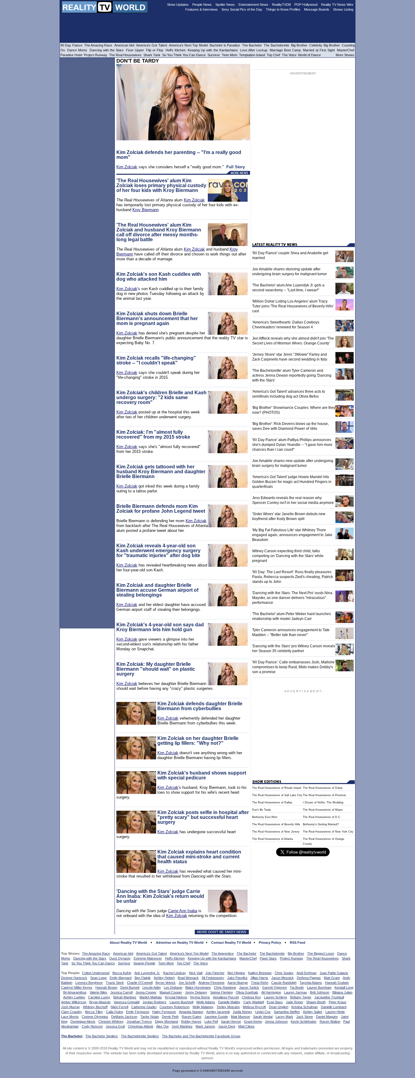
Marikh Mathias (150, 997)
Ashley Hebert (164, 978)
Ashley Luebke (74, 997)
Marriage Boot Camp (285, 50)
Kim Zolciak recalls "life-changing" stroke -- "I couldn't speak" (156, 360)
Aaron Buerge (238, 982)
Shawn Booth (316, 1002)
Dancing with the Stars (89, 958)
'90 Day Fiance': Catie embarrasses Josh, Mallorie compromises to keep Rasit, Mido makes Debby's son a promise (293, 667)
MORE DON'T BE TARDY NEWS (221, 932)
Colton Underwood (95, 973)
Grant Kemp (253, 1021)
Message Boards (316, 9)
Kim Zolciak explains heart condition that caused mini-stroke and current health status (199, 856)
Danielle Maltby (229, 1002)
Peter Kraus (337, 1002)
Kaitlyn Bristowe (260, 973)
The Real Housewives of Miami (323, 809)
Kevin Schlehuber (304, 1021)
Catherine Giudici (143, 1007)
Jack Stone (304, 1016)
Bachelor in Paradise (225, 45)
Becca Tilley (94, 1012)
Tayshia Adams (311, 982)
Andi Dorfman (307, 973)
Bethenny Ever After (264, 817)
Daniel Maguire (327, 1016)
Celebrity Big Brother (324, 45)
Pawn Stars (268, 958)
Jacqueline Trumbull (329, 997)
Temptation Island (252, 55)
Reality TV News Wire (337, 4)
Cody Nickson (92, 1026)
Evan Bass (275, 1002)
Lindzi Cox (263, 1012)
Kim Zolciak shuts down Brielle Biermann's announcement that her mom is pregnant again (157, 318)
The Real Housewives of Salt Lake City (277, 795)
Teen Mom (166, 963)
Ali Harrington (271, 992)
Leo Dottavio (173, 987)
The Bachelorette (272, 953)
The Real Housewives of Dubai (322, 787)
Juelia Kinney (242, 1012)
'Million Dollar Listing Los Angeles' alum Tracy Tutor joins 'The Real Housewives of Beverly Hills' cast (293, 306)
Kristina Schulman (304, 1007)
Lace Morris (70, 1016)
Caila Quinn (114, 1012)
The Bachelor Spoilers (101, 1036)
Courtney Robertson (174, 1007)
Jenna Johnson (276, 1021)
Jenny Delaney (196, 992)
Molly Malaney (203, 1007)
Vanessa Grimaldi (126, 1002)
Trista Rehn (259, 982)
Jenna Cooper (145, 992)
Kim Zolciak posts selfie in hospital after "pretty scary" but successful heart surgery (203, 817)
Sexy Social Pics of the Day (241, 9)
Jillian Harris (259, 978)
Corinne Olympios (95, 1016)
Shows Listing (343, 9)
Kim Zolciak (126, 167)
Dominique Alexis (82, 1021)
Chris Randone (225, 987)
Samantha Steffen (287, 1012)
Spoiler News (225, 4)
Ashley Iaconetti (218, 1012)
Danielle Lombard (333, 1007)
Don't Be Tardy (261, 809)
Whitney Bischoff (95, 1007)
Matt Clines (246, 1026)
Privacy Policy (270, 942)
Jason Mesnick (282, 978)
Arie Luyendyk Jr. (147, 973)
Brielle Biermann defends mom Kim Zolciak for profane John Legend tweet (160, 509)
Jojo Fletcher (215, 973)
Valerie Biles (98, 992)
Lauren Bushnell (181, 1002)
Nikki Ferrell (119, 1007)
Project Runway (291, 958)
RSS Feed (297, 942)
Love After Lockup (253, 50)
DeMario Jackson (124, 1016)
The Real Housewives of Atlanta (272, 838)
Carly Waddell (253, 1002)
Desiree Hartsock (74, 978)
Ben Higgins (236, 973)
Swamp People (144, 963)
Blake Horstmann (198, 987)
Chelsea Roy (251, 997)
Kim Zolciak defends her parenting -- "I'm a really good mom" (178, 155)
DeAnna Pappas (309, 978)
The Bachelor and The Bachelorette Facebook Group (201, 1036)
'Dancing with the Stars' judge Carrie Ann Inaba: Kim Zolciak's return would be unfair (160, 896)
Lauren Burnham (319, 987)
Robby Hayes (191, 1021)
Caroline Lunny (99, 997)
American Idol (123, 953)
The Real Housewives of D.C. (322, 817)
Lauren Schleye (275, 997)
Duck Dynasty (120, 958)
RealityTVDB (281, 4)
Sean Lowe (98, 978)
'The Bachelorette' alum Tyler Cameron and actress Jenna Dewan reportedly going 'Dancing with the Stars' (291, 375)
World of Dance (309, 55)
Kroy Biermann (145, 209)
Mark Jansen (205, 1026)
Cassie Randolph (284, 982)
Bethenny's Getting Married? (321, 824)
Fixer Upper (135, 50)
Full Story (235, 167)
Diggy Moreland (166, 1021)
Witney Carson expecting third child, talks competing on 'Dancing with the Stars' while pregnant (288, 556)
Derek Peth (170, 1016)
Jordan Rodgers (154, 1002)
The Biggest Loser (320, 953)
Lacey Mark (284, 1016)
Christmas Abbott (140, 1026)
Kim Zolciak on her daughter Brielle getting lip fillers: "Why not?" (197, 741)
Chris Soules (284, 973)
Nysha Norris (200, 997)
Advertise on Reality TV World (180, 942)
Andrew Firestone (211, 982)
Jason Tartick (249, 987)
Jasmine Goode (216, 1016)
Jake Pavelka (237, 978)
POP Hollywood (305, 4)
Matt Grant (332, 978)
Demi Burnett (129, 987)
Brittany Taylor (300, 997)
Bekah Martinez (124, 997)
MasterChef (248, 958)
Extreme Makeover (148, 958)
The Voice (200, 963)
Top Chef (183, 963)
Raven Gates (191, 1016)
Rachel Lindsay (174, 973)
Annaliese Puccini (226, 997)
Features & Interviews (201, 9)
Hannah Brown (106, 987)
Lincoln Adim (151, 987)
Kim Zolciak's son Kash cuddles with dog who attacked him (158, 277)
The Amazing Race (96, 953)
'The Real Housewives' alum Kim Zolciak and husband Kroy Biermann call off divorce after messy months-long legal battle (158, 232)
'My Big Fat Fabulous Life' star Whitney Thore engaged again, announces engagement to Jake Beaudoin (292, 535)
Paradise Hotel (71, 55)
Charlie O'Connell (140, 982)
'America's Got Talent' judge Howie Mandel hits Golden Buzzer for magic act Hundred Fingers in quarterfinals (291, 482)
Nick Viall (195, 973)
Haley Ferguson (164, 1012)
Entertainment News (253, 4)
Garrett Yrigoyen (274, 987)
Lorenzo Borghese (89, 982)
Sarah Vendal (263, 1016)
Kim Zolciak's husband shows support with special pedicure (201, 775)
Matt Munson (240, 1016)
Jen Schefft (187, 982)
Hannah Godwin (337, 982)
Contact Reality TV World (231, 942)
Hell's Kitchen (175, 958)
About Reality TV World (128, 942)
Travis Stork (115, 982)
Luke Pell (211, 1021)
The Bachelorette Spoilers (140, 1036)
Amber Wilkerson (73, 1002)
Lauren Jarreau (295, 992)
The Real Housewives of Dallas (272, 802)
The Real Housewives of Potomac (324, 795)
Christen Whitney (111, 1021)
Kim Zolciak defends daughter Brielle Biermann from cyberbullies (199, 706)
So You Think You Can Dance (93, 963)
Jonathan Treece (139, 1021)
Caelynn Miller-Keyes (76, 987)
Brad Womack (188, 978)
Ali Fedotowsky (213, 978)
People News (202, 4)
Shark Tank (151, 55)
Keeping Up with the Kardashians (212, 958)
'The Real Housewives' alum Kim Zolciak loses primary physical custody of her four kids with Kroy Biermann (161, 185)
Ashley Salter (312, 1012)
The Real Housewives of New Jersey (276, 831)
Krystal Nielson (176, 997)
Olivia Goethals (247, 992)
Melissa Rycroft (254, 1007)
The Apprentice (222, 953)
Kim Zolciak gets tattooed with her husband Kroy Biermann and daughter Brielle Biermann (160, 471)
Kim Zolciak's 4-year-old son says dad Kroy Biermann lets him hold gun (160, 627)
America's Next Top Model (189, 953)
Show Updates (178, 4)
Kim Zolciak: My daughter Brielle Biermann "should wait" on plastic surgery (155, 669)
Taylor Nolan (149, 1016)
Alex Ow (162, 1026)
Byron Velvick (166, 982)
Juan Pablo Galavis (334, 973)
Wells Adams (205, 1002)
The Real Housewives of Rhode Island (276, 787)
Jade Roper (294, 1002)
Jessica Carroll (121, 992)
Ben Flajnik (143, 978)
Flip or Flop (154, 50)
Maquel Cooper (170, 992)
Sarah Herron (231, 1021)
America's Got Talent (151, 953)
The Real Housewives (322, 958)
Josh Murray (70, 1007)
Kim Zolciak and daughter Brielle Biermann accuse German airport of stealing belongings (157, 590)
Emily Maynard (121, 978)
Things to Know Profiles (283, 9)
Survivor (124, 963)
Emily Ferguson (137, 1012)
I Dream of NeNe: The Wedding (323, 802)
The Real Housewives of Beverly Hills (276, 824)
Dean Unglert (278, 1007)
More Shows (345, 55)
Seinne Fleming (221, 992)
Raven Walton (330, 1021)
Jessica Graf (115, 1026)
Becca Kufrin (121, 973)
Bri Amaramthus (75, 992)
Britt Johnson (319, 992)
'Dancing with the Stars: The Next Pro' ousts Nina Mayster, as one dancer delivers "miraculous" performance (292, 598)
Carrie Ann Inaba (182, 911)
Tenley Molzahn (228, 1007)
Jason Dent (226, 1026)
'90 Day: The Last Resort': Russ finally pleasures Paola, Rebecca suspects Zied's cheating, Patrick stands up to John (292, 577)
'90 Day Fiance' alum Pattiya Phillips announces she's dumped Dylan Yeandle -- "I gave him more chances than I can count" (292, 445)
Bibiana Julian (342, 992)
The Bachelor (246, 953)
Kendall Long (343, 987)
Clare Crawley (71, 1012)
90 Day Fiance (71, 45)
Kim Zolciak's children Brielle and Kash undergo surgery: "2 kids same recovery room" (161, 397)
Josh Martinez (182, 1026)
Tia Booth (297, 987)
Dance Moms (77, 50)
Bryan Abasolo (100, 1002)
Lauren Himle (335, 1012)
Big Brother (296, 953)
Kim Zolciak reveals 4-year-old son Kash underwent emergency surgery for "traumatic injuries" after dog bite (158, 550)
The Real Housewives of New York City (328, 831)
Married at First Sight (319, 50)
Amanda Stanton (191, 1012)
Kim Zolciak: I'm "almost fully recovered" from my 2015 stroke (153, 434)
